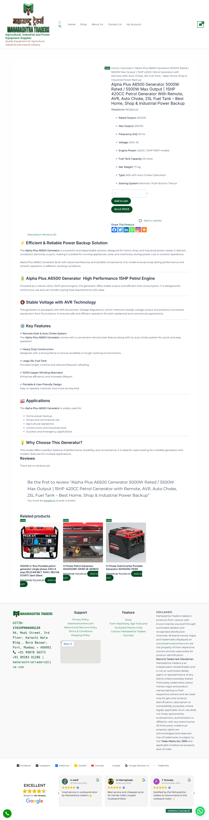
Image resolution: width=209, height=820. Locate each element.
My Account (134, 24)
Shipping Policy (80, 635)
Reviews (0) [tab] (49, 234)
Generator (127, 68)
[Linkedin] (126, 229)
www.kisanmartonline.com (172, 643)
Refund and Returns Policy (80, 627)
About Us (97, 24)
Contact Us (115, 24)
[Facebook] (114, 229)
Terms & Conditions (80, 631)
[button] (60, 24)
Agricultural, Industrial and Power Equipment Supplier (27, 36)
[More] (144, 229)
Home (71, 24)
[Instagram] (138, 229)
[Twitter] (120, 229)
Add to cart (121, 200)
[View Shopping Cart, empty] (200, 24)
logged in (49, 500)
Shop (83, 24)
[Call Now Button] (7, 813)
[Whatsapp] (132, 229)
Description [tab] (34, 234)
